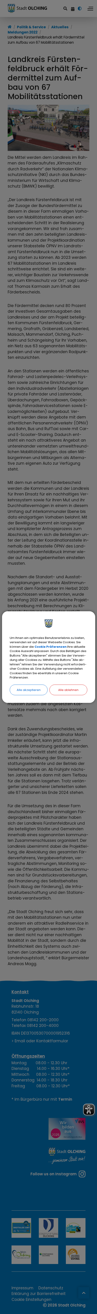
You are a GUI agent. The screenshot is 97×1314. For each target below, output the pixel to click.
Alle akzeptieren (29, 690)
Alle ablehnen (68, 690)
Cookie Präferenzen (51, 646)
